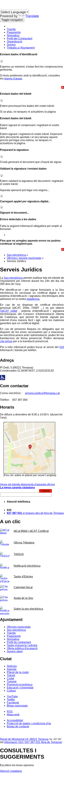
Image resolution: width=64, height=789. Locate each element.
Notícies (12, 666)
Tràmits (11, 633)
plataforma (33, 299)
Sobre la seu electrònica (28, 608)
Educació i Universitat (20, 687)
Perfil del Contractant (19, 38)
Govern (11, 44)
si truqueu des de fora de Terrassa (35, 513)
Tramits (11, 29)
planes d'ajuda (13, 78)
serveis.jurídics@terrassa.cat (42, 393)
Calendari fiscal (23, 587)
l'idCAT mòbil (8, 310)
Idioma (4, 8)
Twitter (11, 699)
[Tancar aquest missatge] (32, 87)
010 (61, 347)
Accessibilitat (15, 720)
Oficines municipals (19, 626)
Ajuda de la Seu (23, 598)
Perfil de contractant (19, 642)
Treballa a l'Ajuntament (21, 47)
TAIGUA (19, 554)
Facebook (13, 702)
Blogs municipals (17, 705)
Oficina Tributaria (24, 542)
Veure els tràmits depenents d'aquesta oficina (27, 484)
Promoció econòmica (19, 684)
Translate (32, 16)
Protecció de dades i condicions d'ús (29, 723)
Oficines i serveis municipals (24, 258)
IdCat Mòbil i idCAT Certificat (31, 531)
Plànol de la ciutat (18, 672)
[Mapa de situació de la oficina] (29, 472)
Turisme (12, 681)
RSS (10, 711)
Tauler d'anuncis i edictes (22, 645)
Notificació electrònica (27, 565)
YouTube (12, 696)
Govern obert (15, 651)
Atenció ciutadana (11, 771)
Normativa (13, 35)
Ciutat (10, 678)
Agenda (11, 669)
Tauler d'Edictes (23, 576)
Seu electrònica (16, 255)
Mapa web (13, 714)
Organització (14, 41)
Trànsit (11, 675)
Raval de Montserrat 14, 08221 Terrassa (24, 739)
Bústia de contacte (18, 726)
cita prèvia (6, 341)
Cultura (11, 690)
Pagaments (14, 32)
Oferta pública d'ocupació (22, 648)
